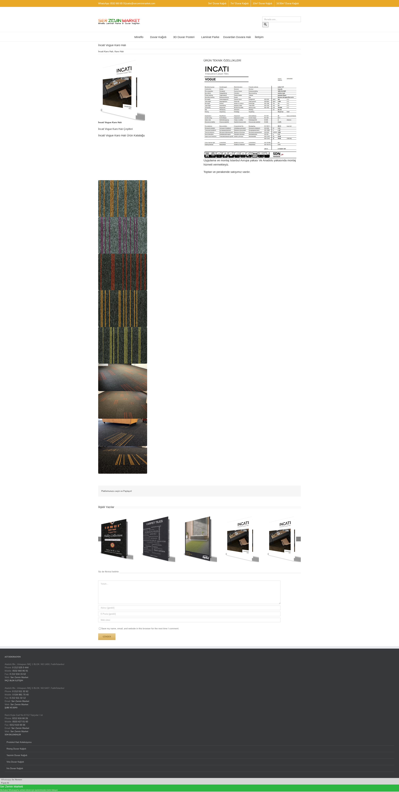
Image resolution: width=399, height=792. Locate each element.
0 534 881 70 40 (20, 694)
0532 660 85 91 (20, 670)
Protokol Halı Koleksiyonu (19, 742)
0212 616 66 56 (17, 725)
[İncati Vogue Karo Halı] (121, 59)
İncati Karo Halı (105, 51)
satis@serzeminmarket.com (140, 3)
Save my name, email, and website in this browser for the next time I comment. (140, 628)
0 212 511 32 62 (20, 691)
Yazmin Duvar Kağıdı (17, 755)
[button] (122, 198)
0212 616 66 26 (20, 718)
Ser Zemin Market (19, 677)
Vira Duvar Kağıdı (15, 762)
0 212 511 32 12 (18, 698)
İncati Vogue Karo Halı (110, 122)
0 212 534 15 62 (18, 674)
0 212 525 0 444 (20, 667)
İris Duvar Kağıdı (15, 768)
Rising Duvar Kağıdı (16, 748)
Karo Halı (119, 51)
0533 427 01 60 (20, 721)
